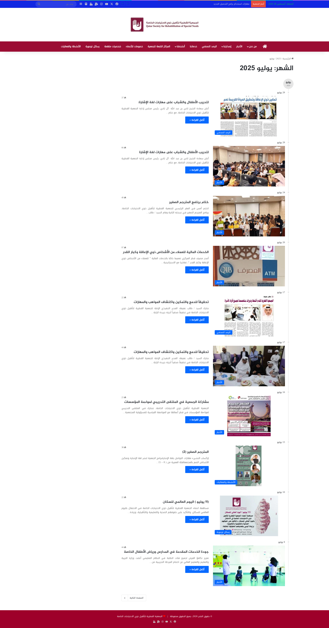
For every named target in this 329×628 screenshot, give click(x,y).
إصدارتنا (227, 46)
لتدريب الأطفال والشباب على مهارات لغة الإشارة (174, 152)
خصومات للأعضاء (134, 46)
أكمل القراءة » (197, 120)
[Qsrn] (164, 25)
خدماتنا (193, 46)
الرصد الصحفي (209, 46)
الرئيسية (287, 58)
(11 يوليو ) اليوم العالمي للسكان (186, 502)
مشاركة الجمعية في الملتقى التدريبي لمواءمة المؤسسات (166, 402)
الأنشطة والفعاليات (71, 46)
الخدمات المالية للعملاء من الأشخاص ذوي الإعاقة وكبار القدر (166, 252)
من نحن (253, 46)
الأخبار (239, 46)
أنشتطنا (181, 46)
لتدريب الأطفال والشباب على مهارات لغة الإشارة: (173, 102)
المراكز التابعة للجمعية (159, 46)
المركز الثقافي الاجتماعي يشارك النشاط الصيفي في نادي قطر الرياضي (214, 4)
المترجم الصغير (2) (195, 452)
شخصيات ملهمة (112, 46)
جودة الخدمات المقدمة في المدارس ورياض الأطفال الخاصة (166, 552)
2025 (278, 58)
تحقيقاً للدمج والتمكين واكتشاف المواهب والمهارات (171, 302)
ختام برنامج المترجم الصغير (189, 202)
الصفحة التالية (136, 598)
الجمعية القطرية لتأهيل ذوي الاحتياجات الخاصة (139, 616)
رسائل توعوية (93, 46)
